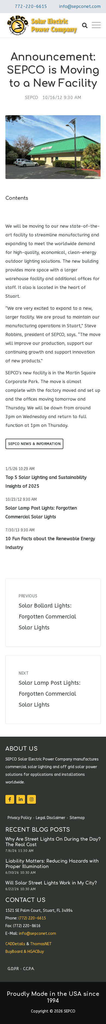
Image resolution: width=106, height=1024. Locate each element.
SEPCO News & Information (34, 444)
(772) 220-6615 (32, 918)
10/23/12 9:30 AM (21, 499)
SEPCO (31, 97)
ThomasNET (41, 944)
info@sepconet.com (80, 6)
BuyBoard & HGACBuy (24, 951)
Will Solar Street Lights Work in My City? (51, 883)
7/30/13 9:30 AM (20, 530)
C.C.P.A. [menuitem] (29, 969)
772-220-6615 (31, 6)
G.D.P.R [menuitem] (13, 969)
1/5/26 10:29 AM (20, 469)
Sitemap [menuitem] (77, 818)
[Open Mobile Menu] (96, 25)
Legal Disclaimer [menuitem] (50, 818)
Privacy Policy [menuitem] (20, 818)
